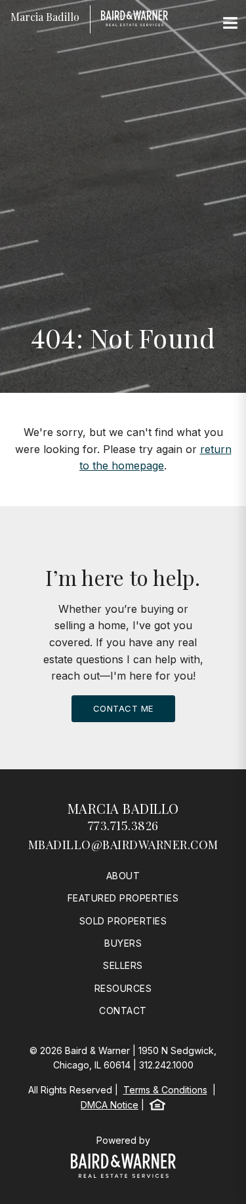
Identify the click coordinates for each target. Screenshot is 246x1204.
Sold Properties (123, 920)
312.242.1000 (166, 1064)
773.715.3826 (123, 825)
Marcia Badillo (123, 808)
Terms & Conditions (165, 1089)
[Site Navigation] (230, 23)
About (123, 875)
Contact (123, 1010)
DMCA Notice (109, 1104)
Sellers (123, 965)
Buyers (123, 943)
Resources (123, 988)
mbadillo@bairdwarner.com (123, 844)
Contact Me (123, 708)
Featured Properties (123, 897)
